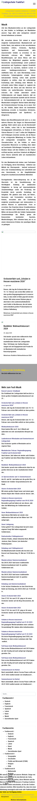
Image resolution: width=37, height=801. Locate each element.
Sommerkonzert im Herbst (10, 670)
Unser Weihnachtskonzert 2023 (12, 512)
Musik (7, 716)
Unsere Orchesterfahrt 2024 (11, 489)
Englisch (7, 704)
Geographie (12, 756)
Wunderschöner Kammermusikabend (14, 560)
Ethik (9, 766)
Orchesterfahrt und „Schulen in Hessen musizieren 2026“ (17, 280)
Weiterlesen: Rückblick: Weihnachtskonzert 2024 (18, 355)
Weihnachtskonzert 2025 (9, 427)
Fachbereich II (9, 754)
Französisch (9, 706)
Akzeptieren (5, 797)
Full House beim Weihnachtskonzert (13, 646)
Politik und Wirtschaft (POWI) (18, 761)
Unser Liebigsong (7, 524)
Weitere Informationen (18, 800)
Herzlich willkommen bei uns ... (12, 373)
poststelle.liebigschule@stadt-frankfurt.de (21, 16)
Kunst (6, 714)
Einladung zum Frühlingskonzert (12, 548)
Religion (10, 764)
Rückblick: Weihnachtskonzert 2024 (13, 465)
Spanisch (8, 709)
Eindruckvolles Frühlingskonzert (12, 536)
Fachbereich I (9, 731)
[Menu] (34, 4)
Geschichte (11, 759)
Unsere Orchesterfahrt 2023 (11, 596)
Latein (7, 711)
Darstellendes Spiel (11, 719)
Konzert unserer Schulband (10, 391)
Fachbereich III (10, 769)
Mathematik (12, 771)
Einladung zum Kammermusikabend (13, 584)
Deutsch (7, 701)
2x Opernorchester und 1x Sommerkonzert (16, 477)
